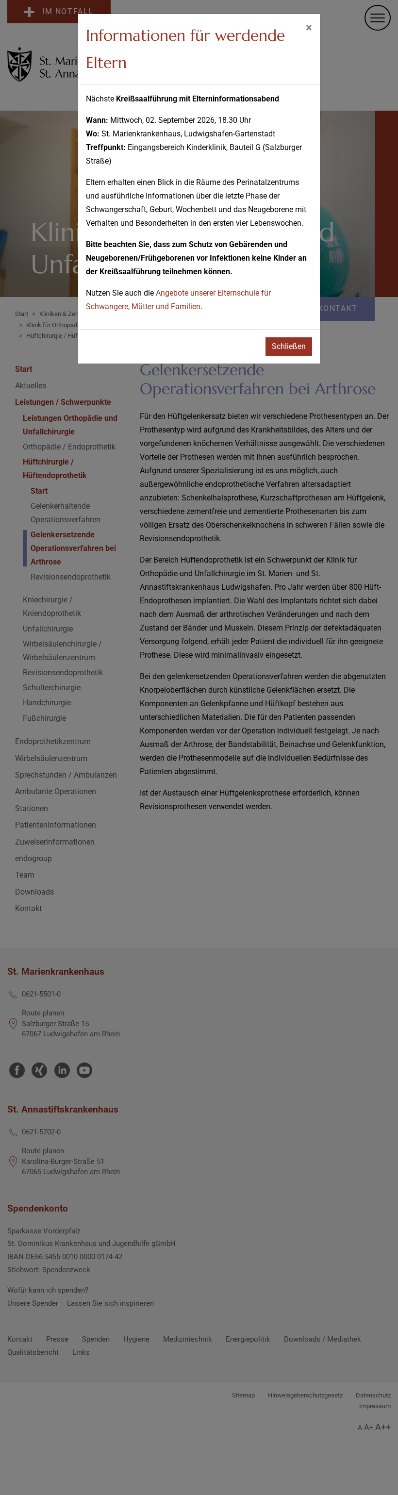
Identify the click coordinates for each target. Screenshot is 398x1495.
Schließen (289, 346)
